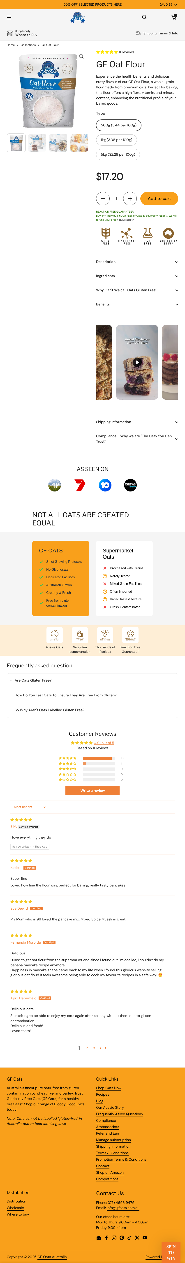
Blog (99, 1101)
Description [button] (106, 261)
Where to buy (18, 1214)
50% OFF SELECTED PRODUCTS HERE (92, 4)
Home (11, 45)
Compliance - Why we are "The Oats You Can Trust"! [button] (134, 439)
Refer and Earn (108, 1133)
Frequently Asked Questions (119, 1114)
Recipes (102, 1094)
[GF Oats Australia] (78, 17)
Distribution (16, 1201)
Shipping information (113, 1146)
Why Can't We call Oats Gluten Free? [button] (126, 290)
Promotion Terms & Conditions (121, 1159)
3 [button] (94, 1048)
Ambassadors (107, 1126)
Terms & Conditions (112, 1153)
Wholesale (15, 1207)
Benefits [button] (103, 304)
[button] (173, 17)
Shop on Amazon (110, 1172)
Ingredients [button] (105, 276)
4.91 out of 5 (104, 742)
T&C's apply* (126, 220)
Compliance (106, 1120)
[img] (21, 819)
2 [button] (87, 1048)
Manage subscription (113, 1139)
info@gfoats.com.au (123, 1207)
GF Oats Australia (52, 1256)
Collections (28, 45)
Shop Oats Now (108, 1088)
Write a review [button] (93, 790)
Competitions (107, 1179)
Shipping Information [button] (113, 422)
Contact (102, 1166)
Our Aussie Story (110, 1107)
